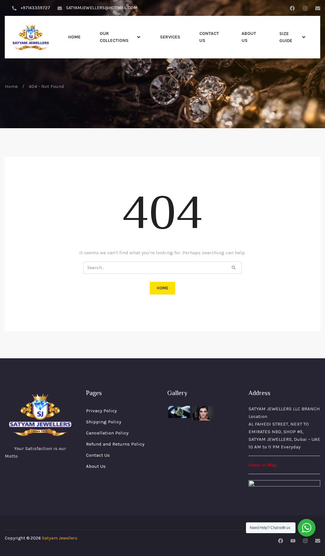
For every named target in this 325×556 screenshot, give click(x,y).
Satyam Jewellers (59, 538)
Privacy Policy (101, 411)
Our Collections (114, 37)
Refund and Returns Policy (115, 444)
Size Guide (285, 37)
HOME (162, 288)
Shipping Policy (103, 422)
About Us (249, 37)
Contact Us (209, 37)
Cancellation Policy (107, 433)
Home (74, 37)
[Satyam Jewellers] (31, 37)
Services (170, 37)
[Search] (233, 267)
